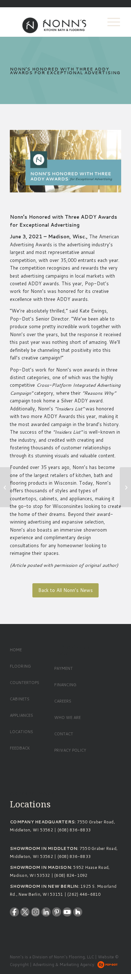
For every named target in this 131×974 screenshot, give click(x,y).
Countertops (24, 682)
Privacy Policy (70, 750)
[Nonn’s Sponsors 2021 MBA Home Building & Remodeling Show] (5, 487)
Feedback (20, 748)
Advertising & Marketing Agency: (64, 964)
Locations (21, 732)
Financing (65, 685)
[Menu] (110, 21)
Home (16, 650)
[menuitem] (110, 21)
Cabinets (19, 699)
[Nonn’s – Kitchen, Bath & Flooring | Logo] (54, 21)
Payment (63, 668)
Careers (62, 701)
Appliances (21, 715)
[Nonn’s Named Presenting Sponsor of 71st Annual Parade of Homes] (125, 487)
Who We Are (67, 717)
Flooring (20, 666)
